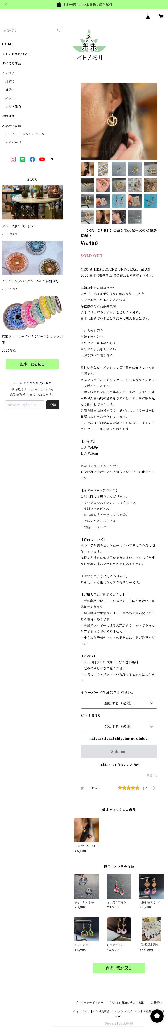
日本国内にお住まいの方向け (119, 765)
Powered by (114, 1023)
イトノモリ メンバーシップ (25, 134)
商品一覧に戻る (119, 968)
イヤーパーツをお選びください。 (107, 692)
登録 (53, 405)
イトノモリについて (16, 54)
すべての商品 (11, 64)
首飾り (10, 90)
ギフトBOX (90, 716)
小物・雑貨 (13, 107)
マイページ (13, 142)
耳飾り (10, 82)
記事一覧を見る (32, 364)
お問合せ (8, 116)
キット (10, 98)
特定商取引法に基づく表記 (127, 1002)
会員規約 (156, 1002)
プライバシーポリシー (89, 1002)
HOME (8, 44)
